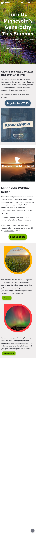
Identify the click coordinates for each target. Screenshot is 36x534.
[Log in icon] (29, 2)
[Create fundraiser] (22, 2)
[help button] (32, 530)
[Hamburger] (32, 2)
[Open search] (25, 2)
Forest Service (9, 231)
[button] (18, 125)
